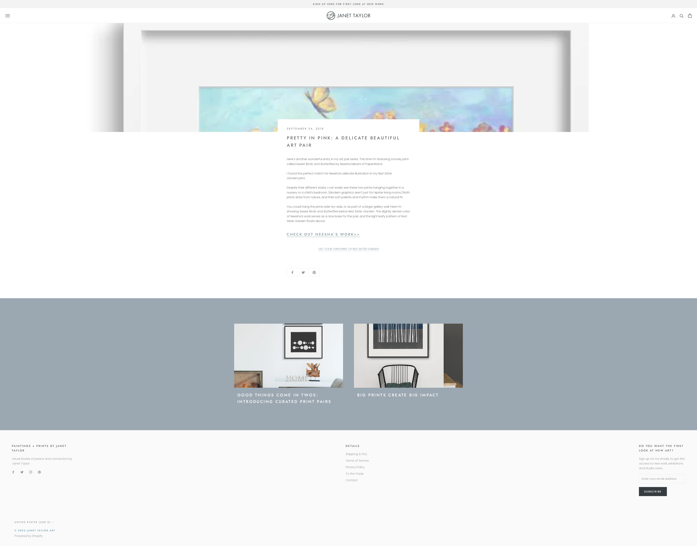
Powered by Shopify (29, 536)
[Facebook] (13, 472)
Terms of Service (357, 461)
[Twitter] (22, 472)
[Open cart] (690, 16)
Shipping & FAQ (356, 454)
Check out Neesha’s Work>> (323, 234)
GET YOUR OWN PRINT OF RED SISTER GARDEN (348, 249)
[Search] (682, 16)
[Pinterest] (39, 472)
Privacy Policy (355, 467)
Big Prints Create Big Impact (398, 395)
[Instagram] (30, 472)
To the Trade (355, 474)
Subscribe (653, 491)
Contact (352, 480)
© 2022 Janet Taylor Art (35, 530)
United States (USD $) (33, 522)
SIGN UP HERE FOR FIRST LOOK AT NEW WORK (348, 4)
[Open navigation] (7, 15)
